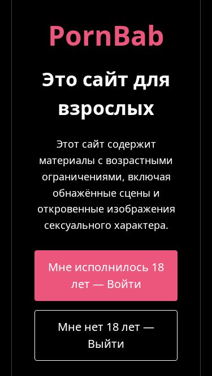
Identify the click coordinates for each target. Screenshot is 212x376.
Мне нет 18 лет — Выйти (106, 335)
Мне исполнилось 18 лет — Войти (106, 275)
